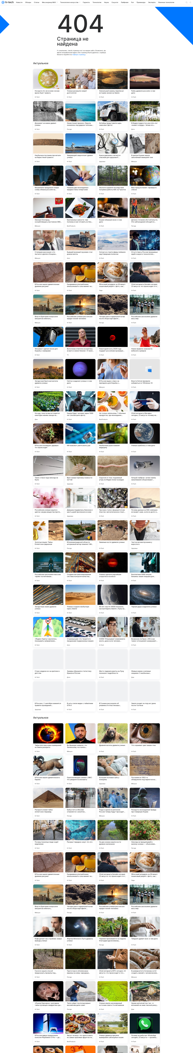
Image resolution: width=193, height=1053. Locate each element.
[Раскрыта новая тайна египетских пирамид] (48, 932)
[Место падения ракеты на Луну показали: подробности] (113, 664)
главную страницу (78, 55)
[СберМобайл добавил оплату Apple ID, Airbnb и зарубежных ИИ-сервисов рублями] (145, 761)
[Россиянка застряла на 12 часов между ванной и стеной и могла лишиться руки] (145, 793)
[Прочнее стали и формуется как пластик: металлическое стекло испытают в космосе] (113, 503)
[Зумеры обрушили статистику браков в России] (80, 664)
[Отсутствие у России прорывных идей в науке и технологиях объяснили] (145, 245)
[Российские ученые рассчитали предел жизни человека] (80, 310)
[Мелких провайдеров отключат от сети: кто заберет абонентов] (48, 761)
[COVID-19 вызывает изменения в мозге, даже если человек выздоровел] (113, 632)
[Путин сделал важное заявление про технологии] (48, 793)
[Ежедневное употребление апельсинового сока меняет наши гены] (80, 277)
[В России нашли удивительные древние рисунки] (48, 277)
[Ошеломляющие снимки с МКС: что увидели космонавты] (80, 899)
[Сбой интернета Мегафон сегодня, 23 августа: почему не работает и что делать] (145, 406)
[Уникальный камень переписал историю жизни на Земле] (113, 84)
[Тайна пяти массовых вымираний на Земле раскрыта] (48, 867)
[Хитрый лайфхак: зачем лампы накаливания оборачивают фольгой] (145, 471)
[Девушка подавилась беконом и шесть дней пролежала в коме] (80, 503)
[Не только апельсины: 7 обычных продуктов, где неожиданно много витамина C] (113, 406)
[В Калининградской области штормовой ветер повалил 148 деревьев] (80, 535)
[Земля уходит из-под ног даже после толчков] (145, 696)
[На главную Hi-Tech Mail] (9, 2)
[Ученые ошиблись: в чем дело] (145, 438)
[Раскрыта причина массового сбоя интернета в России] (113, 793)
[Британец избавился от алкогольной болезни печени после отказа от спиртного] (80, 825)
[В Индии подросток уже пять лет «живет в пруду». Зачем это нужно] (145, 116)
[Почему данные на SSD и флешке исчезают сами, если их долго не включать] (145, 503)
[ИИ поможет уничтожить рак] (80, 438)
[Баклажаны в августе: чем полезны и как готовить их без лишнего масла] (80, 213)
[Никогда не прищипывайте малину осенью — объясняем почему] (145, 964)
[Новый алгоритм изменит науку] (113, 825)
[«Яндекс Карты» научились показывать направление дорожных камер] (48, 632)
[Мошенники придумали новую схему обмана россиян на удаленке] (48, 181)
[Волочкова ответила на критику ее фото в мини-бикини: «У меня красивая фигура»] (80, 342)
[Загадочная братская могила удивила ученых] (48, 374)
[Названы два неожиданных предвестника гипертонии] (80, 181)
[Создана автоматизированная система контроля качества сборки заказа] (80, 567)
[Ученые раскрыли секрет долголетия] (80, 84)
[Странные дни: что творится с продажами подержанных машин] (80, 632)
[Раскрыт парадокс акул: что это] (80, 964)
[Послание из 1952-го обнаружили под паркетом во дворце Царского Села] (145, 899)
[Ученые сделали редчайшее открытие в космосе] (113, 567)
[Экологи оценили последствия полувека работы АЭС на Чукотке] (113, 181)
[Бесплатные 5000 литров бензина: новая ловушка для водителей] (145, 567)
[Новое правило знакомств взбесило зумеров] (145, 342)
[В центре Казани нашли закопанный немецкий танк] (145, 148)
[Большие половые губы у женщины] (113, 899)
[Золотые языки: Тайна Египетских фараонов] (48, 535)
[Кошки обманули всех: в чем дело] (113, 213)
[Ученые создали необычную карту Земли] (80, 600)
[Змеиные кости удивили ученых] (113, 535)
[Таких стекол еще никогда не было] (48, 471)
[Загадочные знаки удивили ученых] (48, 600)
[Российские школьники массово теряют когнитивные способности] (48, 567)
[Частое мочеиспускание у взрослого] (145, 535)
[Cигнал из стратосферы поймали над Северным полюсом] (113, 245)
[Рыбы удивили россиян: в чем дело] (145, 84)
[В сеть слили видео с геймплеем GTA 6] (80, 696)
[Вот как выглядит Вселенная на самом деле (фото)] (145, 825)
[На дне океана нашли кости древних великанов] (113, 964)
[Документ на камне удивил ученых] (48, 116)
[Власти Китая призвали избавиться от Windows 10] (145, 374)
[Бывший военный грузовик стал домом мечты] (80, 245)
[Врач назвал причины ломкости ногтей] (80, 471)
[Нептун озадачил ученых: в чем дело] (80, 374)
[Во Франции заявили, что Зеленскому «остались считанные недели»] (80, 867)
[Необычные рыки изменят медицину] (113, 438)
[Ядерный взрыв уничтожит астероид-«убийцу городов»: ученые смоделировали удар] (113, 729)
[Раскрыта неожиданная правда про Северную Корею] (145, 932)
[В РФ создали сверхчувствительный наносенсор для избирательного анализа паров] (48, 825)
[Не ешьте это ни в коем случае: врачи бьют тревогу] (48, 84)
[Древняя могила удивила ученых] (113, 867)
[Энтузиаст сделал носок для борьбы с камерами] (48, 342)
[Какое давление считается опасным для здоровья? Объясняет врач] (113, 148)
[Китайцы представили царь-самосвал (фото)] (113, 116)
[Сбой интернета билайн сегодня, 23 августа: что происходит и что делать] (145, 277)
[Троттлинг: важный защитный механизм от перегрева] (80, 793)
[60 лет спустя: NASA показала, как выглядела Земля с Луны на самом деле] (113, 600)
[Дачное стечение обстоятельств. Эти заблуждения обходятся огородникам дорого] (145, 213)
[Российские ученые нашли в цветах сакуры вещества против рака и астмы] (48, 503)
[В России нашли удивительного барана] (48, 899)
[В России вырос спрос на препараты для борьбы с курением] (113, 374)
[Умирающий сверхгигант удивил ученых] (80, 148)
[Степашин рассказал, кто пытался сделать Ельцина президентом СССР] (48, 245)
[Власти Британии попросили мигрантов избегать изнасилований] (48, 310)
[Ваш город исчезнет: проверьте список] (145, 181)
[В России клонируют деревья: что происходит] (48, 438)
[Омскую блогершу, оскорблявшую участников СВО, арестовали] (48, 213)
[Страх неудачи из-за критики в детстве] (48, 664)
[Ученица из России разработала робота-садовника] (145, 729)
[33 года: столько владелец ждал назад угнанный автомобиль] (80, 761)
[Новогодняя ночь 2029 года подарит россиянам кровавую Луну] (113, 342)
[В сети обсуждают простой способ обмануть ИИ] (48, 729)
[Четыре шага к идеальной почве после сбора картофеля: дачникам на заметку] (113, 310)
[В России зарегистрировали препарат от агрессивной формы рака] (80, 729)
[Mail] (3, 2)
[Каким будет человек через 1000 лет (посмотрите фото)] (80, 406)
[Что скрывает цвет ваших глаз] (145, 867)
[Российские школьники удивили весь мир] (145, 310)
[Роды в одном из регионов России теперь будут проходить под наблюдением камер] (113, 932)
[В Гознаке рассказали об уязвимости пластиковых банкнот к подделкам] (113, 696)
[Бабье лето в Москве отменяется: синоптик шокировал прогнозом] (80, 932)
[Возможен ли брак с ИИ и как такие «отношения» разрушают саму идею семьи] (145, 632)
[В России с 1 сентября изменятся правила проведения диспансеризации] (48, 696)
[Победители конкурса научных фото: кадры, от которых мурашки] (113, 761)
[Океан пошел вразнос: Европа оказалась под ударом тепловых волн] (80, 116)
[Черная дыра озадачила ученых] (145, 600)
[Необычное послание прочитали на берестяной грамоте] (48, 148)
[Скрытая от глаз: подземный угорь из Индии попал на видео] (113, 471)
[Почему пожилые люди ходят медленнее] (48, 964)
